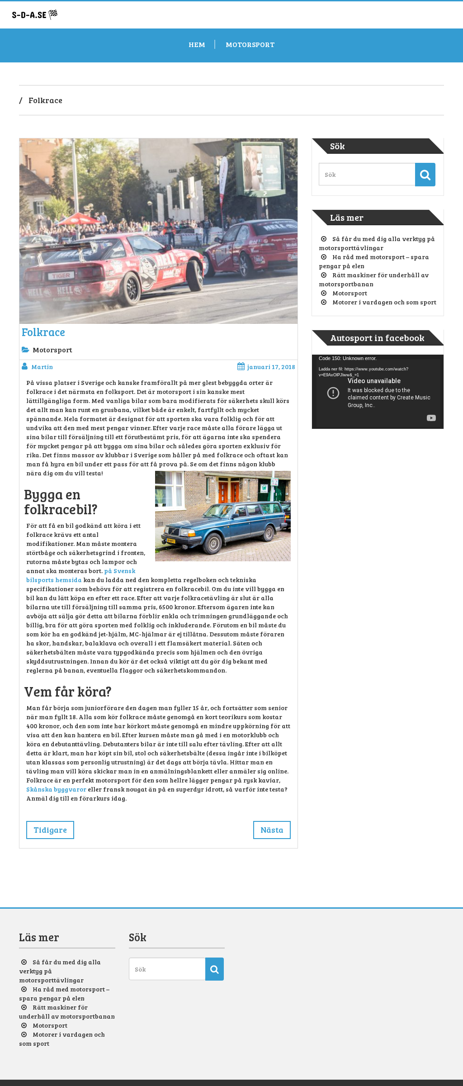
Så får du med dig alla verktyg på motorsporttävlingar (377, 243)
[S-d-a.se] (34, 12)
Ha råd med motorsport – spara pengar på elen (64, 993)
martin (42, 366)
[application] (378, 392)
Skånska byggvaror (56, 789)
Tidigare (50, 829)
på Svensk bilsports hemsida (80, 575)
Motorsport (250, 44)
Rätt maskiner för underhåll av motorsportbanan (67, 1011)
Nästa (271, 829)
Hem (197, 44)
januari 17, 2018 (271, 366)
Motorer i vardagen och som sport (384, 302)
